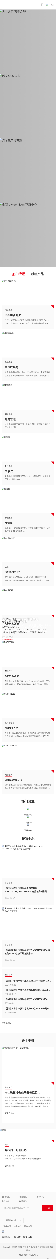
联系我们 (23, 1201)
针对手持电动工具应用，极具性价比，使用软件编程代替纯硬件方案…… (27, 425)
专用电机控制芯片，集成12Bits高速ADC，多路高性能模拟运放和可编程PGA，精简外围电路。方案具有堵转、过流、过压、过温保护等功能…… (27, 374)
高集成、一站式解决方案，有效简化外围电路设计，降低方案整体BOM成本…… (27, 529)
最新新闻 (8, 974)
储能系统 (8, 414)
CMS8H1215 (12, 728)
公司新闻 (8, 883)
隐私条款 (17, 1226)
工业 (7, 567)
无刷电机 (8, 775)
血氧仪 (9, 471)
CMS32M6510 (13, 780)
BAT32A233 (12, 676)
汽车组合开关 (13, 315)
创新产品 (37, 274)
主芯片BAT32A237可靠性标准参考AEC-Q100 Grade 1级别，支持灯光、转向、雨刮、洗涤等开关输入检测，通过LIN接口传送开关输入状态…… (28, 322)
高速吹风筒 (11, 367)
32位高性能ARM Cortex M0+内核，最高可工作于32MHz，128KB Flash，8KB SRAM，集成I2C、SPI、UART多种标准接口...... (28, 579)
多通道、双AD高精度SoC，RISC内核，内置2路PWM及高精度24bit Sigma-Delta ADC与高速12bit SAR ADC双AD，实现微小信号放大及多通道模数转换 (28, 735)
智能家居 (8, 518)
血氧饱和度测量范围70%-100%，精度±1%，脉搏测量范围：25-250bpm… (27, 477)
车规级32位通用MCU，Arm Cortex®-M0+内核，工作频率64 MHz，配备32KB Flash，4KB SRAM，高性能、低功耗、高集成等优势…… (27, 683)
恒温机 (9, 523)
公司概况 (6, 1197)
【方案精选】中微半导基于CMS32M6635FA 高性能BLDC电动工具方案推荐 (27, 952)
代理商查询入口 (13, 1220)
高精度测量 (9, 723)
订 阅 (48, 1208)
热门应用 (18, 274)
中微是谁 (8, 1087)
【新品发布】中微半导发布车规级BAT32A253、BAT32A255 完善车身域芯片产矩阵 (27, 890)
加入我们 (9, 1166)
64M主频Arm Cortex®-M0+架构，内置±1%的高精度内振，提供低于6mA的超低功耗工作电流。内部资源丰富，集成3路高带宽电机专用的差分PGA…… (28, 787)
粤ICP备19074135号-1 (28, 1255)
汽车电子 (8, 310)
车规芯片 (8, 671)
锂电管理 (10, 419)
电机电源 (8, 362)
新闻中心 (40, 1197)
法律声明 (7, 1226)
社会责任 (23, 1197)
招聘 (7, 1144)
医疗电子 (8, 466)
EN (52, 5)
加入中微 (6, 1201)
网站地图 (28, 1226)
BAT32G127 (12, 572)
